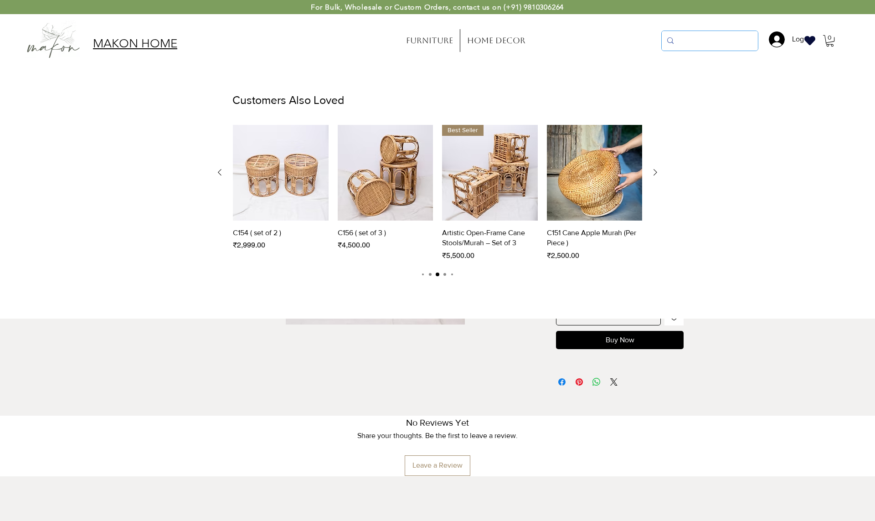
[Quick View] (281, 173)
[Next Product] (655, 172)
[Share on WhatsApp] (596, 382)
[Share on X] (613, 382)
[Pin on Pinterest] (579, 382)
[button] (830, 40)
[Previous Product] (219, 172)
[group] (437, 192)
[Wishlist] (810, 40)
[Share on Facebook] (561, 382)
